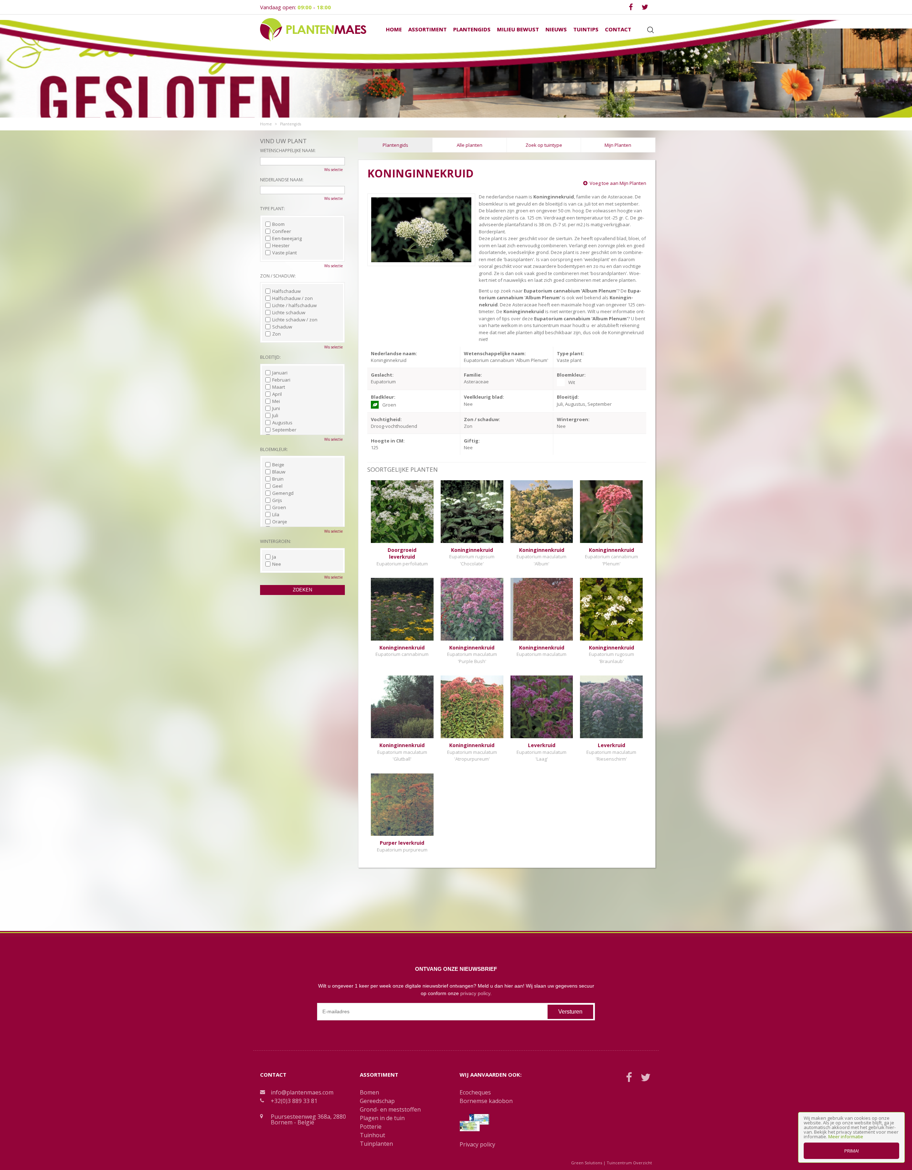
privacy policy (475, 993)
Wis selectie (333, 169)
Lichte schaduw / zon (294, 319)
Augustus (282, 422)
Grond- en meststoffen (390, 1109)
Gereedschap (377, 1101)
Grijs (277, 500)
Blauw (278, 471)
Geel (277, 485)
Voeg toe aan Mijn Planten (618, 183)
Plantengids (395, 145)
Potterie (371, 1126)
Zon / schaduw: (278, 276)
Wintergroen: (275, 541)
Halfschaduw (286, 291)
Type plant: (272, 209)
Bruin (278, 478)
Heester (281, 245)
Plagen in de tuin (382, 1118)
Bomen (369, 1092)
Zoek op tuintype (543, 145)
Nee (276, 563)
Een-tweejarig (287, 238)
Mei (276, 401)
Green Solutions (586, 1162)
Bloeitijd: (270, 357)
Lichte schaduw (288, 312)
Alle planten (469, 145)
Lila (275, 514)
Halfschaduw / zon (292, 298)
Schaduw (282, 326)
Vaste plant (284, 252)
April (277, 394)
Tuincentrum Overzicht (629, 1162)
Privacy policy (477, 1144)
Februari (281, 379)
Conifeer (281, 231)
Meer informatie (845, 1136)
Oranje (279, 521)
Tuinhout (372, 1135)
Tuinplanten (376, 1144)
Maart (278, 386)
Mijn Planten (618, 145)
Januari (279, 372)
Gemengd (283, 493)
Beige (278, 464)
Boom (278, 224)
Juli (275, 415)
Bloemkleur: (274, 449)
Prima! (851, 1151)
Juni (276, 408)
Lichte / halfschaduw (294, 305)
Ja (274, 556)
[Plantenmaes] (313, 29)
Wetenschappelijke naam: (288, 150)
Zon (276, 333)
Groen (279, 507)
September (284, 429)
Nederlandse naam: (282, 180)
